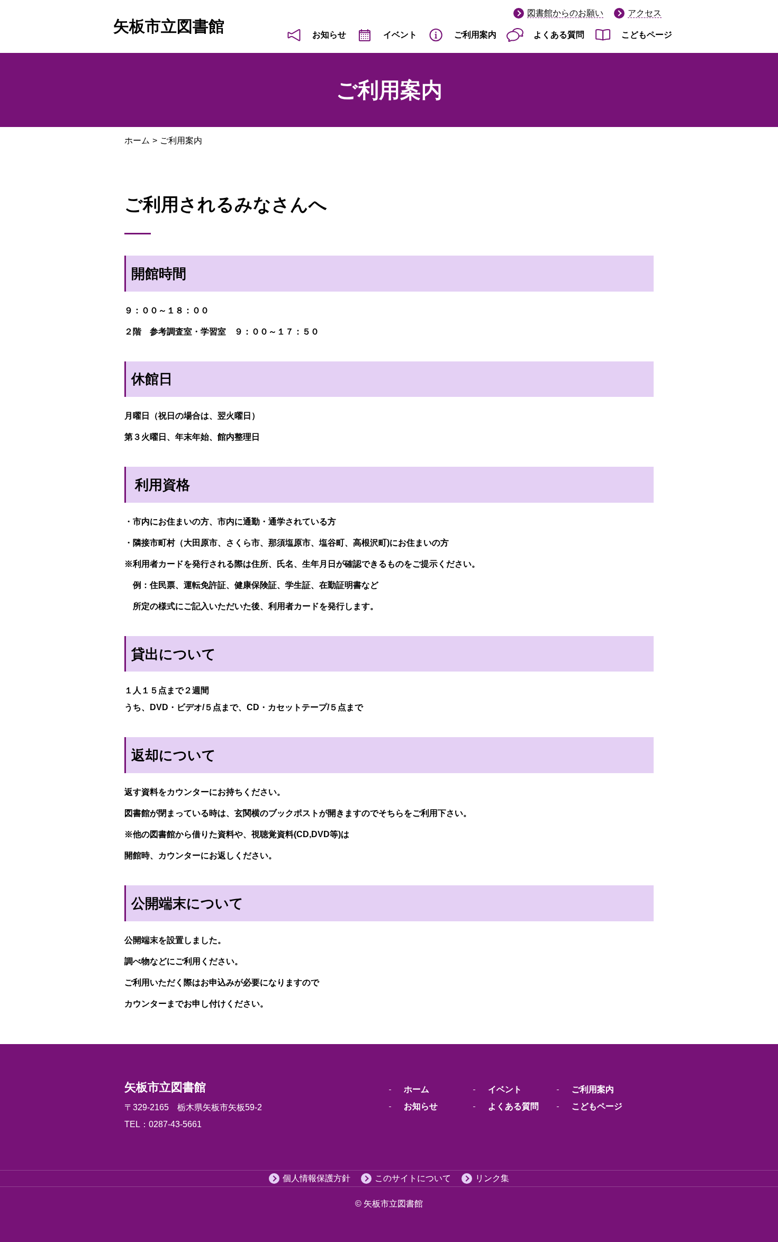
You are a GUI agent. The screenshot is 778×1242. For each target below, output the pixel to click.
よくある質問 (558, 34)
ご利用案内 (475, 34)
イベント (400, 34)
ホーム (137, 140)
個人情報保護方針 (316, 1178)
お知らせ (329, 34)
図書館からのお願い (565, 12)
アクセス (645, 12)
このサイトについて (413, 1178)
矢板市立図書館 (168, 26)
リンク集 (492, 1178)
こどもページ (646, 34)
